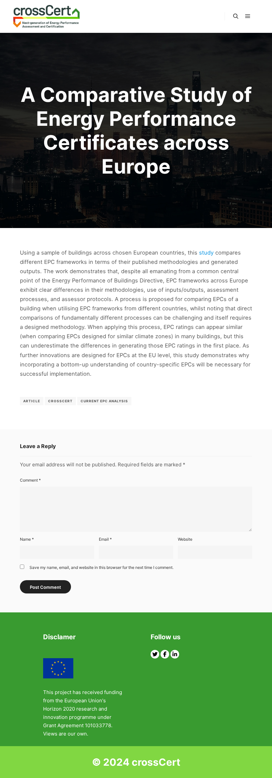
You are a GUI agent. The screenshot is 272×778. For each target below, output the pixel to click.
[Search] (236, 16)
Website (185, 539)
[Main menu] (248, 16)
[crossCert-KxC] (46, 16)
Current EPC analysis (104, 401)
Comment (30, 480)
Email (105, 539)
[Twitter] (155, 654)
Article (31, 401)
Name (27, 539)
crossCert (60, 401)
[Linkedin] (174, 654)
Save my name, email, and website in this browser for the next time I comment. (101, 567)
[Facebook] (165, 654)
